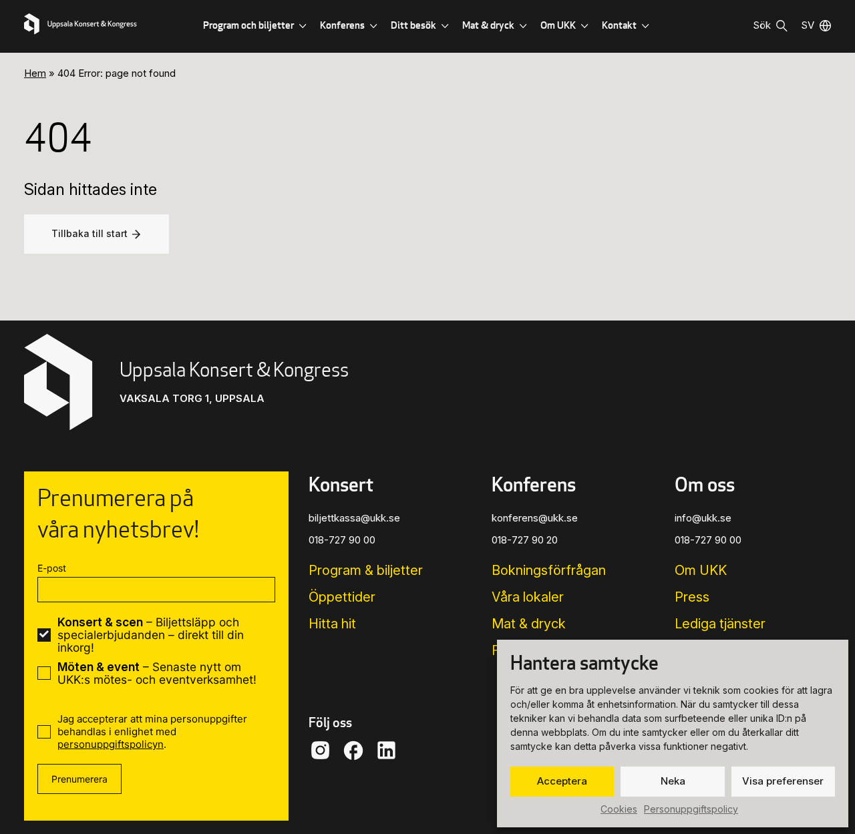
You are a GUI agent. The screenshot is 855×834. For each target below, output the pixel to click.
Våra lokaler (528, 597)
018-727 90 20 (525, 540)
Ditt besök (413, 25)
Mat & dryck (488, 25)
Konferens (342, 25)
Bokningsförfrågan (549, 570)
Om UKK (558, 25)
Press (692, 597)
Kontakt (619, 25)
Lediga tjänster (720, 624)
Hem (35, 73)
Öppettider (342, 597)
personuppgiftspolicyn (110, 744)
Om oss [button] (705, 484)
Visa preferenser (783, 781)
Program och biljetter (248, 25)
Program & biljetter (366, 570)
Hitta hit (332, 624)
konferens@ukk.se (535, 517)
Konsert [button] (341, 484)
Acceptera (562, 781)
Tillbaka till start (89, 233)
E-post (51, 568)
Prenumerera (79, 779)
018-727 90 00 (342, 540)
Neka (673, 781)
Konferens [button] (534, 484)
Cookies (619, 809)
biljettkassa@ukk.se (354, 517)
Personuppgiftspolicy (691, 809)
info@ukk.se (703, 517)
